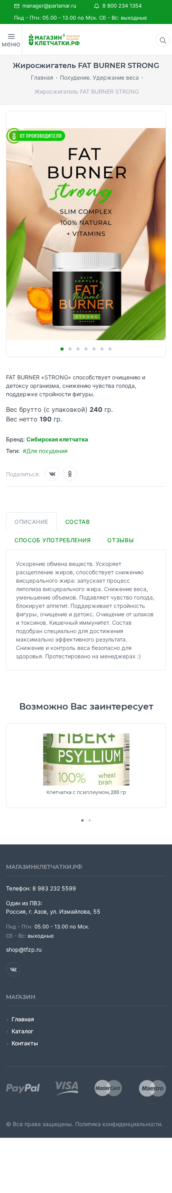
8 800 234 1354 (120, 5)
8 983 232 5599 (54, 888)
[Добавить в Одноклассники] (69, 474)
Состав (77, 521)
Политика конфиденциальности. (119, 1124)
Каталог (22, 1031)
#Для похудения (45, 450)
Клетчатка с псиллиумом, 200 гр (86, 792)
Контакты (25, 1043)
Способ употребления (52, 540)
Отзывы (120, 540)
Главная (23, 1019)
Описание (31, 521)
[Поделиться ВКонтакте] (52, 474)
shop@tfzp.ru (24, 949)
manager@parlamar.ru (47, 5)
